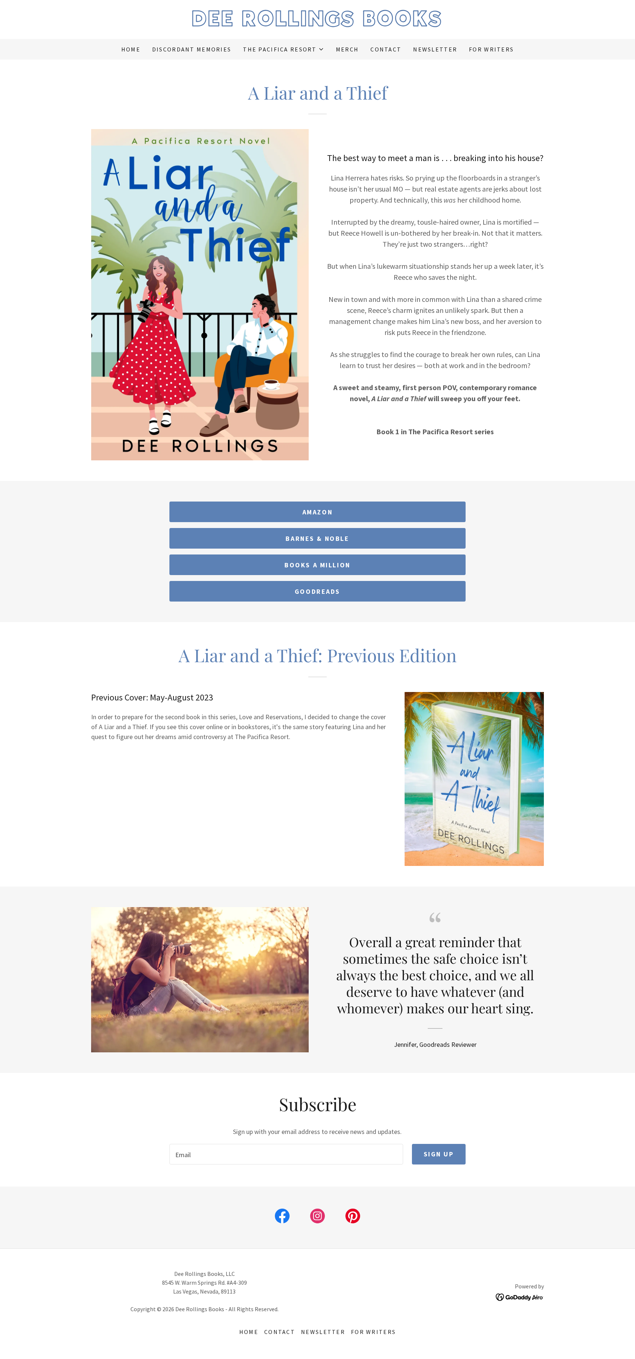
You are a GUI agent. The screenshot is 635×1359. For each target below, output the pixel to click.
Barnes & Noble (317, 538)
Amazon (317, 512)
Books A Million (317, 565)
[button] (283, 49)
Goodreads (317, 591)
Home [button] (248, 1331)
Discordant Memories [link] (191, 49)
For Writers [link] (491, 49)
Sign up (439, 1154)
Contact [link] (385, 49)
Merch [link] (347, 49)
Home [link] (130, 49)
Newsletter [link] (435, 49)
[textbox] (286, 1154)
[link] (317, 23)
